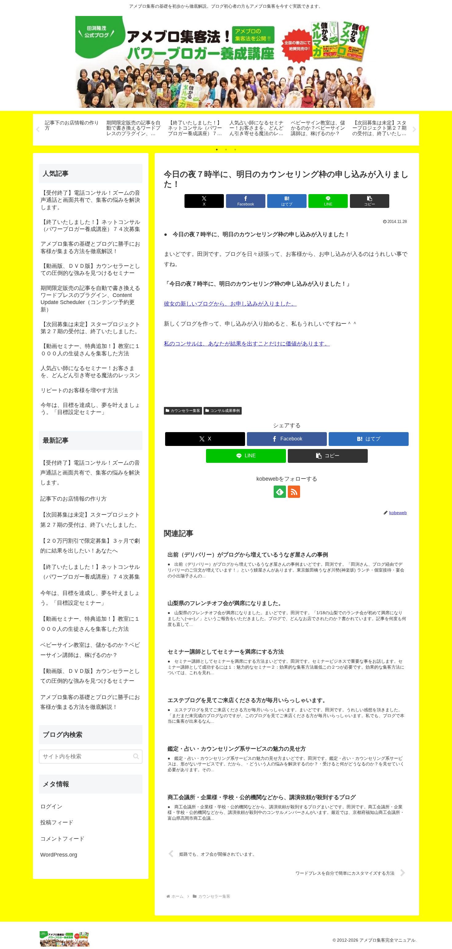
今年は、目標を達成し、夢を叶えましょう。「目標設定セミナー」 (90, 598)
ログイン (51, 806)
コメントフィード (62, 839)
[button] (369, 201)
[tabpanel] (72, 129)
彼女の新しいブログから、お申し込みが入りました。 (230, 304)
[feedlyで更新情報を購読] (280, 492)
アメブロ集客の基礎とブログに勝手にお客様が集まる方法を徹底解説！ (90, 702)
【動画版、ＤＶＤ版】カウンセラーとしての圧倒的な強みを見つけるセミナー (90, 676)
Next (414, 130)
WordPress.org (58, 855)
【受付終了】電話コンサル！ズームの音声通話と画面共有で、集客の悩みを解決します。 (90, 473)
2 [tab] (226, 149)
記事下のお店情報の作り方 (73, 499)
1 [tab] (217, 149)
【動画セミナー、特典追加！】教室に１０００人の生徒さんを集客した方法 (90, 624)
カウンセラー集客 (185, 410)
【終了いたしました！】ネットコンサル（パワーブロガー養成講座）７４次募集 (90, 572)
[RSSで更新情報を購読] (294, 492)
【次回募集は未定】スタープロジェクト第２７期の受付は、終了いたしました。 (90, 520)
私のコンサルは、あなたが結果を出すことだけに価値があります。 (247, 344)
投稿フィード (56, 822)
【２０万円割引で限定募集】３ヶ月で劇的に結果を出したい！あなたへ (90, 546)
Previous (37, 130)
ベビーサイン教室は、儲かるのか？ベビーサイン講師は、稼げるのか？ (90, 650)
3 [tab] (235, 149)
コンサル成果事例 (225, 410)
